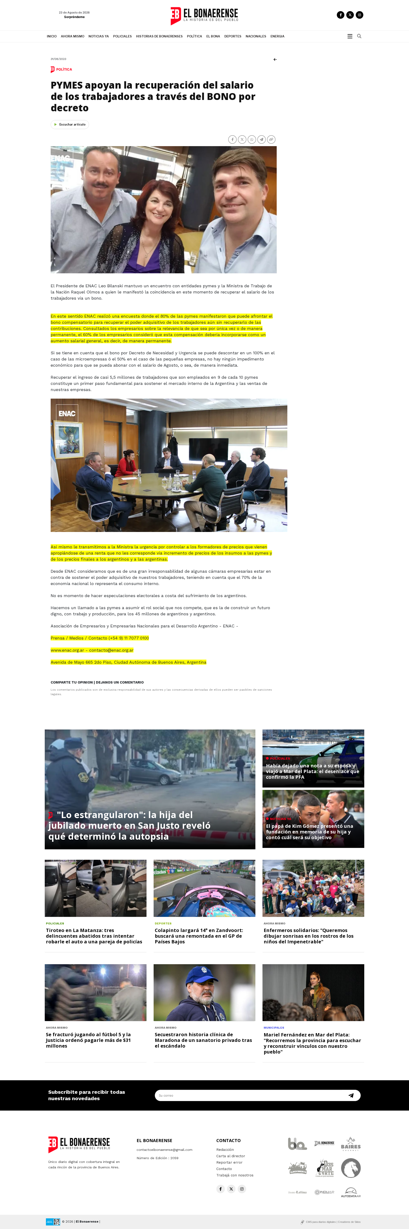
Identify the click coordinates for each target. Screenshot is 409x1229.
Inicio (52, 36)
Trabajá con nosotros (234, 1175)
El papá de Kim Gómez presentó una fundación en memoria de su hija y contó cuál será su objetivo (309, 832)
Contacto (224, 1169)
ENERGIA (278, 36)
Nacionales (256, 36)
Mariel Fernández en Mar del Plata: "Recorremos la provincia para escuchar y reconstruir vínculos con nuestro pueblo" (312, 1043)
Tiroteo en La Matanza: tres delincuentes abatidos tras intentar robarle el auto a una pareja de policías (94, 936)
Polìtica (194, 36)
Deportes (232, 36)
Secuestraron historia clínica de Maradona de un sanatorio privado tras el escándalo (203, 1040)
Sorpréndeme (74, 17)
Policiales (122, 36)
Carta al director (230, 1156)
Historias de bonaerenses (159, 36)
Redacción (225, 1150)
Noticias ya (99, 36)
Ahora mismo (72, 36)
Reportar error (229, 1162)
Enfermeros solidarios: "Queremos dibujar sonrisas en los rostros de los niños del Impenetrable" (309, 936)
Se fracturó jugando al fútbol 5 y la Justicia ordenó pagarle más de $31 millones (88, 1040)
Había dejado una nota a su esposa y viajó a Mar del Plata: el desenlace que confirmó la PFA (312, 771)
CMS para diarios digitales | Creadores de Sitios (333, 1221)
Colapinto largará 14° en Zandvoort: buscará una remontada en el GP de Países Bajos (199, 936)
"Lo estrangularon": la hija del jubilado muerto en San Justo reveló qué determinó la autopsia (129, 825)
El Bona (213, 36)
